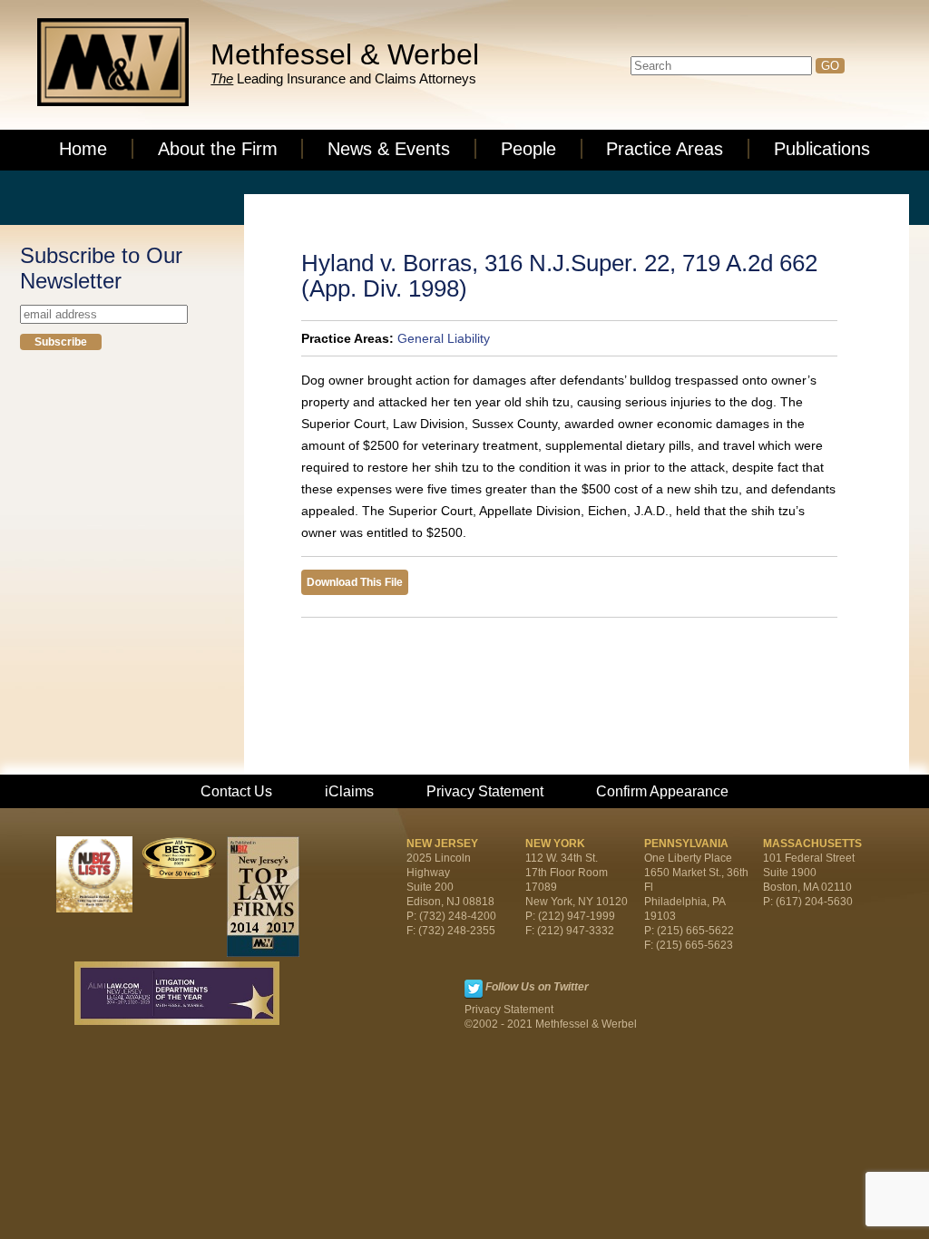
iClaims (349, 791)
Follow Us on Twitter (537, 986)
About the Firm (218, 149)
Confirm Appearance (662, 791)
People (528, 149)
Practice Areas (664, 149)
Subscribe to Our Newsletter (101, 268)
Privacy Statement (484, 791)
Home (83, 149)
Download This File (355, 582)
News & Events (389, 149)
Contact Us (236, 791)
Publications (822, 149)
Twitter (473, 989)
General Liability (443, 338)
